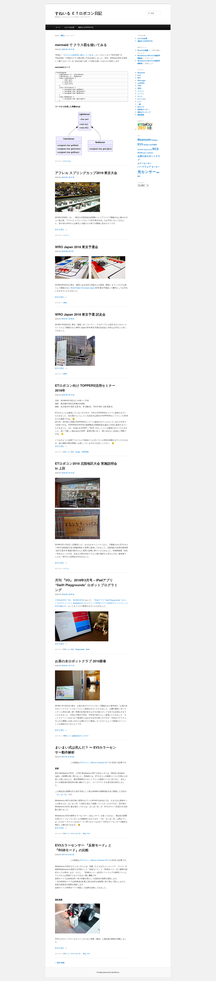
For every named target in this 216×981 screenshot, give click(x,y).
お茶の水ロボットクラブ (80, 736)
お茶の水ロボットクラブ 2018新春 (80, 661)
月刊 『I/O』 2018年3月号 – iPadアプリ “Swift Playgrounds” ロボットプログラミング (86, 585)
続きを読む (61, 229)
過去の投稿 (59, 962)
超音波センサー (143, 109)
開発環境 (141, 115)
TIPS (139, 85)
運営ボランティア (144, 112)
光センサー (86, 833)
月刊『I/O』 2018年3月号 (73, 600)
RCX (155, 149)
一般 (139, 104)
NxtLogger (142, 80)
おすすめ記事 (69, 27)
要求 (139, 176)
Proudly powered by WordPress (108, 972)
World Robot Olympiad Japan (82, 287)
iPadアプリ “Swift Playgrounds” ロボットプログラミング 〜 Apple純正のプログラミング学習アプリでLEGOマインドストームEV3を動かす (91, 603)
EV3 (64, 452)
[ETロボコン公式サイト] (145, 129)
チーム (140, 96)
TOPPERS (85, 452)
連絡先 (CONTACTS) (85, 27)
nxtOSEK (141, 83)
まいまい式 (61, 794)
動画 (157, 172)
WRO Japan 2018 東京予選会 (76, 247)
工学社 (58, 600)
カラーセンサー (76, 833)
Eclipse (154, 140)
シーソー (141, 93)
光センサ (141, 107)
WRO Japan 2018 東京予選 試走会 (80, 314)
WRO (65, 303)
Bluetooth (141, 72)
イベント (66, 235)
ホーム (58, 27)
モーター (156, 166)
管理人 (62, 35)
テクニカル (67, 161)
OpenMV (140, 149)
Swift (87, 649)
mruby (77, 452)
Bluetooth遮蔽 (143, 50)
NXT (139, 78)
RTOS (140, 152)
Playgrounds (79, 649)
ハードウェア (144, 166)
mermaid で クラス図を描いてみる (81, 44)
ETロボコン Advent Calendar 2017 (94, 762)
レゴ (139, 101)
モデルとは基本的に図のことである (79, 55)
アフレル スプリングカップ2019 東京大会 (86, 172)
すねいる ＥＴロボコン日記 (78, 13)
